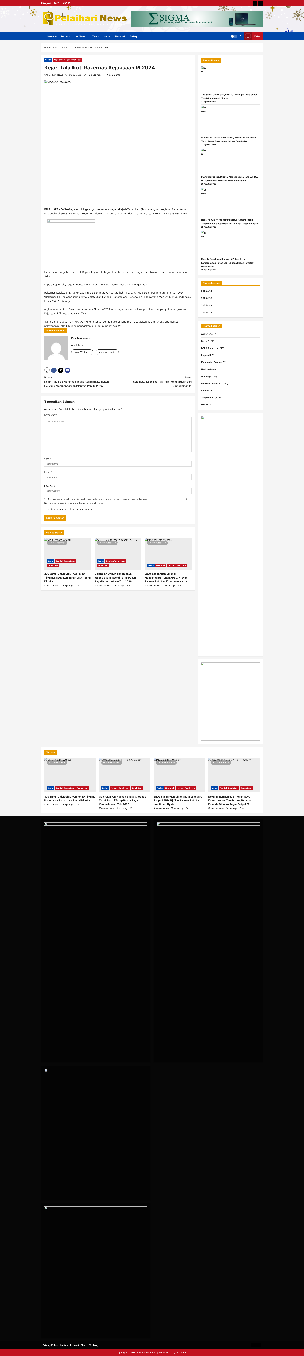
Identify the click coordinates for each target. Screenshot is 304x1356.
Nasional (120, 36)
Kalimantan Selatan (211, 362)
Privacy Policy (50, 1345)
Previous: (76, 381)
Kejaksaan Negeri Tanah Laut (67, 59)
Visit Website (82, 352)
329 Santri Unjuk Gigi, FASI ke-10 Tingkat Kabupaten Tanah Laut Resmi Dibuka (67, 577)
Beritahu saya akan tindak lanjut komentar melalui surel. (74, 503)
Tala (94, 36)
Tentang (93, 1345)
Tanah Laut (53, 565)
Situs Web (49, 485)
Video (257, 36)
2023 (204, 312)
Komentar (50, 414)
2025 (204, 298)
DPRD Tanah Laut (210, 348)
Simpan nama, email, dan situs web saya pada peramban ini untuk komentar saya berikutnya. (98, 499)
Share (84, 1345)
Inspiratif (206, 355)
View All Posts (107, 352)
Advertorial (207, 334)
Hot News (80, 36)
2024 (204, 305)
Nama (48, 458)
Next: (162, 381)
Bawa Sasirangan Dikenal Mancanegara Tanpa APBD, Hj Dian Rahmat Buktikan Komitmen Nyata (166, 577)
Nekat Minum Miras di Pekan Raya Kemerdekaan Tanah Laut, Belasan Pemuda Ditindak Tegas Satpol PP (229, 800)
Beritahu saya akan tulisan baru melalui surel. (71, 508)
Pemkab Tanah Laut (65, 561)
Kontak (64, 1345)
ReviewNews (165, 1352)
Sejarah (205, 390)
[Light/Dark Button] (234, 36)
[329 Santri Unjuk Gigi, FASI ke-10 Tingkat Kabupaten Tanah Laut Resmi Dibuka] (67, 554)
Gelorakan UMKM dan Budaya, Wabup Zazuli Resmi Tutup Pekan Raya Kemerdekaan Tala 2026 (115, 577)
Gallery (133, 36)
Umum (204, 404)
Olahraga (206, 376)
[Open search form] (241, 36)
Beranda (52, 36)
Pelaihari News (55, 74)
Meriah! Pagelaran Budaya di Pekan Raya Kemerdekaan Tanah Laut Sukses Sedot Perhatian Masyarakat (227, 263)
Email (48, 472)
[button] (42, 36)
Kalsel (107, 36)
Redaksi (74, 1345)
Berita (64, 36)
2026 (204, 291)
